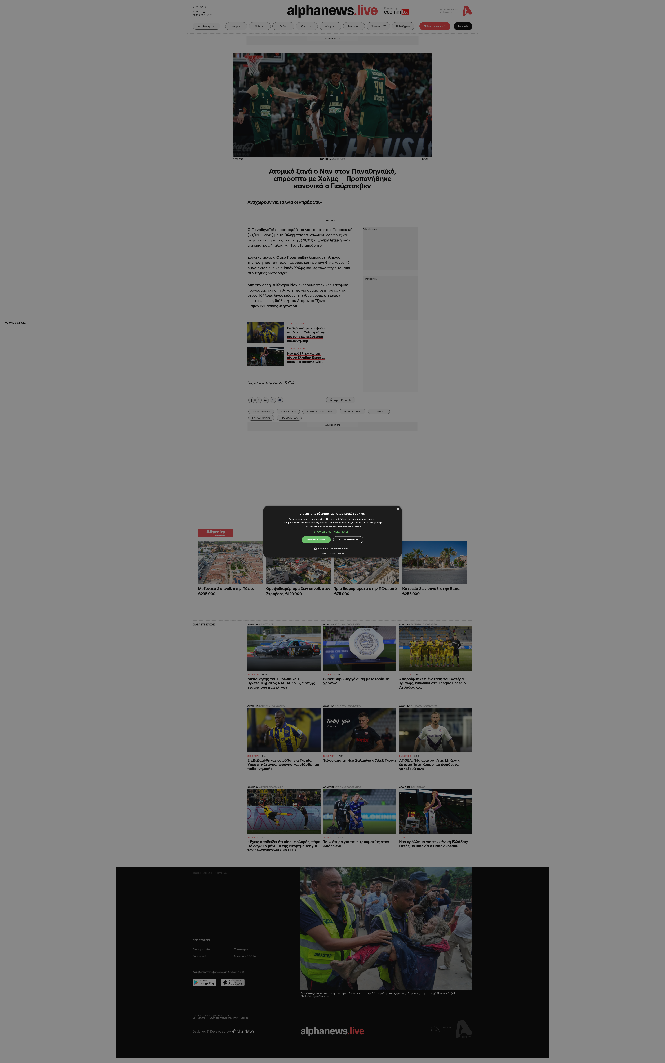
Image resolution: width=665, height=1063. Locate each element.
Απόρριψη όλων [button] (348, 539)
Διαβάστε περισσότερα (349, 525)
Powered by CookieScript (332, 553)
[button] (332, 531)
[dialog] (332, 531)
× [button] (398, 509)
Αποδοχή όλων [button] (316, 539)
